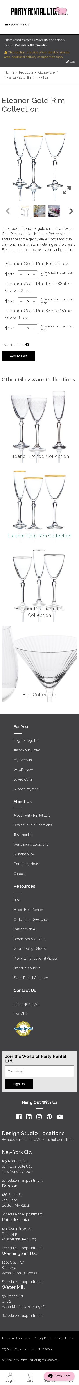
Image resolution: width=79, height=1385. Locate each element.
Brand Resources (27, 968)
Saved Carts (23, 779)
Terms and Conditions (16, 1338)
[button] (39, 163)
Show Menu (19, 25)
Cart (30, 1380)
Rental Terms (64, 1338)
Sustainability (24, 854)
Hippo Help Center (28, 910)
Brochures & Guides (29, 939)
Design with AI (25, 929)
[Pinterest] (49, 1117)
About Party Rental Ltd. (32, 815)
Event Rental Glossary (31, 978)
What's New (23, 770)
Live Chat (21, 1014)
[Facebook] (19, 1117)
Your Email (13, 1068)
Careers (20, 874)
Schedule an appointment (22, 1180)
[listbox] (39, 211)
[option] (25, 211)
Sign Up (19, 1084)
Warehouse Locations (31, 844)
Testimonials (23, 835)
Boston (10, 1186)
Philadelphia (15, 1219)
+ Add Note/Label (13, 345)
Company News (27, 864)
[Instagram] (39, 1117)
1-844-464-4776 (27, 1004)
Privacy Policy (43, 1338)
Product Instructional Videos (36, 958)
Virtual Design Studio (30, 949)
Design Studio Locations (33, 825)
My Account (23, 760)
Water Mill (13, 1287)
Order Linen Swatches (31, 919)
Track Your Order (27, 750)
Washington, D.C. (20, 1253)
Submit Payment (27, 789)
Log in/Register (26, 740)
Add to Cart (18, 356)
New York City (17, 1152)
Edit (72, 61)
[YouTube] (60, 1117)
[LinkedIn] (29, 1117)
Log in (10, 1380)
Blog (17, 900)
